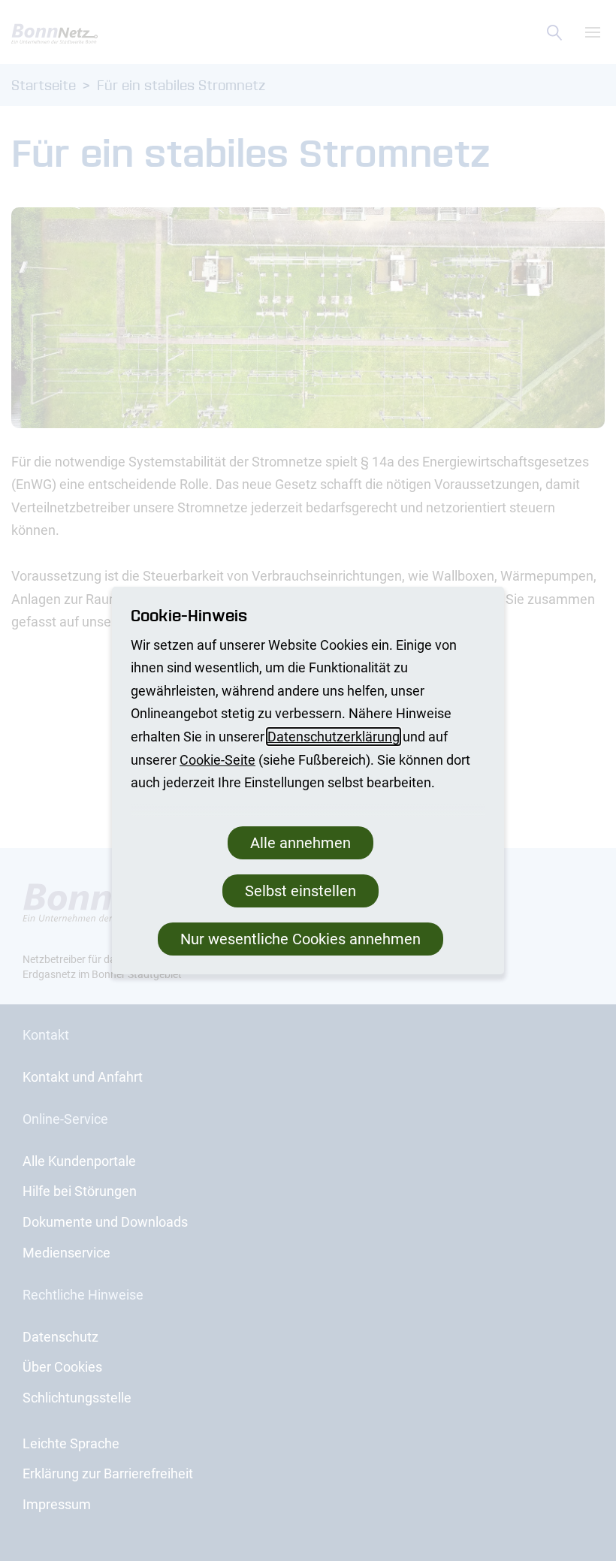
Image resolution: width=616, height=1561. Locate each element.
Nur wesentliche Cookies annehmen (300, 939)
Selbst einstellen (300, 891)
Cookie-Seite (217, 760)
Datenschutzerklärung (333, 736)
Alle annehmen (300, 843)
